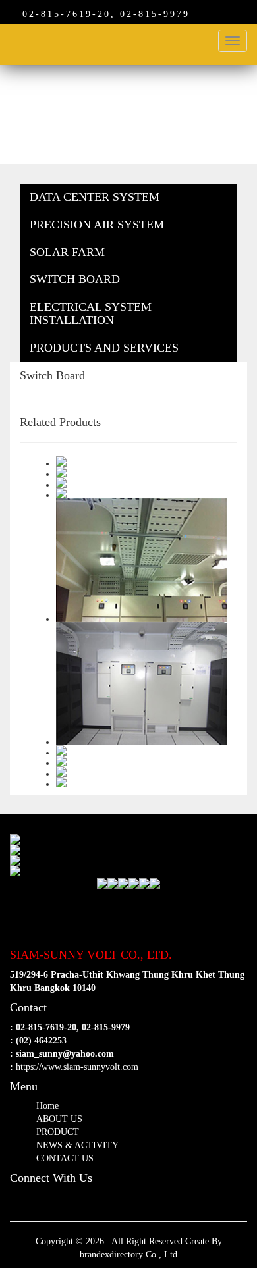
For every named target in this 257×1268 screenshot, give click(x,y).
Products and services (104, 347)
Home (47, 1106)
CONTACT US (65, 1158)
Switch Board (75, 279)
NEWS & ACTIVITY (77, 1145)
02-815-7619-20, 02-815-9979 (101, 14)
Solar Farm (67, 252)
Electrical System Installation (91, 313)
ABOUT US (59, 1119)
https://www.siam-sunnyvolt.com (77, 1067)
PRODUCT (57, 1132)
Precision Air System (97, 224)
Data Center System (94, 196)
